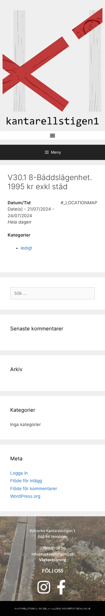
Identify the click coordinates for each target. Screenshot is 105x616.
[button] (52, 135)
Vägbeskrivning (52, 559)
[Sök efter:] (52, 293)
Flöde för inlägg (26, 480)
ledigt (26, 248)
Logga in (19, 473)
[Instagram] (43, 587)
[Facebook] (61, 587)
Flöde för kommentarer (33, 488)
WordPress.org (25, 496)
